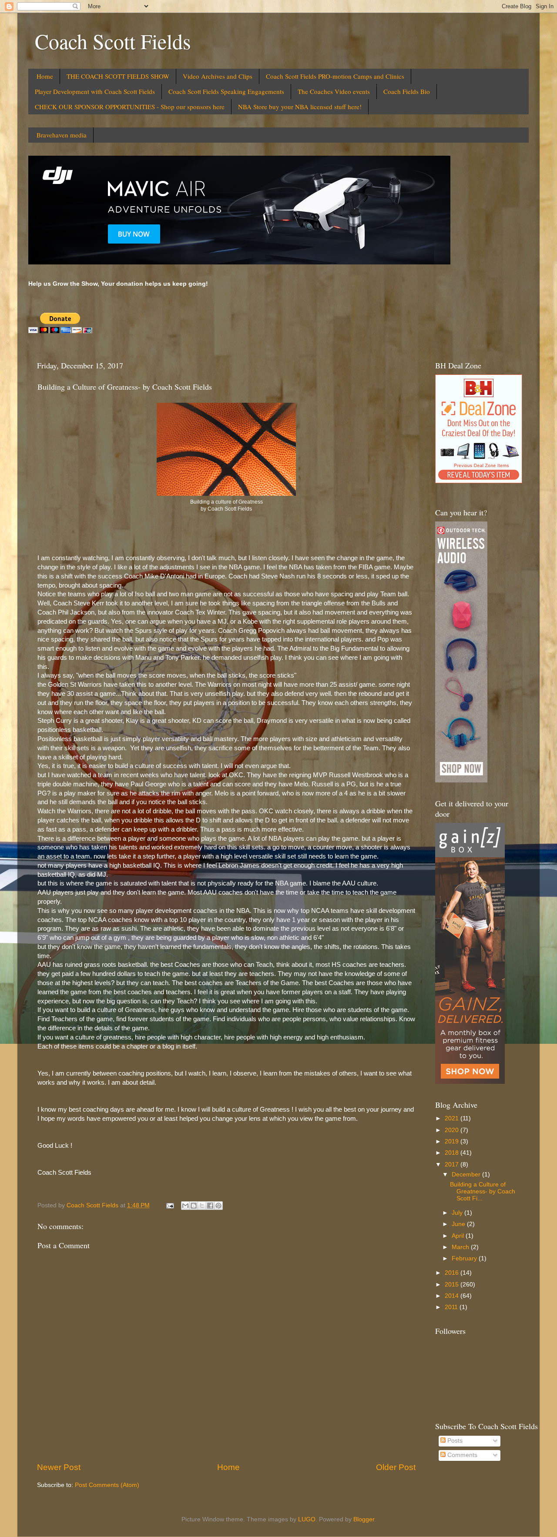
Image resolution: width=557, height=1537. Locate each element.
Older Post (396, 1467)
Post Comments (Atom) (107, 1485)
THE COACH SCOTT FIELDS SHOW (118, 76)
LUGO (306, 1519)
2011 (452, 1307)
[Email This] (185, 1205)
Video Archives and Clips (217, 76)
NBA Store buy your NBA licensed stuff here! (300, 106)
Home (45, 76)
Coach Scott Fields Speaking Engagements (226, 91)
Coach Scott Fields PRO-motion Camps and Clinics (335, 76)
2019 (452, 1141)
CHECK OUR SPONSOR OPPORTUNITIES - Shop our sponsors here (130, 106)
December (467, 1174)
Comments (461, 1455)
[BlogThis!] (193, 1205)
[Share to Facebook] (210, 1205)
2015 (452, 1284)
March (461, 1247)
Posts (454, 1440)
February (465, 1258)
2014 (452, 1296)
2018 (452, 1152)
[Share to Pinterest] (218, 1205)
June (459, 1224)
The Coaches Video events (334, 91)
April (459, 1236)
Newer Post (59, 1467)
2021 (452, 1118)
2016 (452, 1273)
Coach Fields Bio (406, 91)
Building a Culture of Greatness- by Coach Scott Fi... (482, 1191)
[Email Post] (169, 1205)
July (458, 1213)
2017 (452, 1164)
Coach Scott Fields (113, 41)
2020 (452, 1130)
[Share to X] (202, 1205)
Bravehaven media (62, 134)
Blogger (363, 1519)
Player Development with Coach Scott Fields (95, 91)
